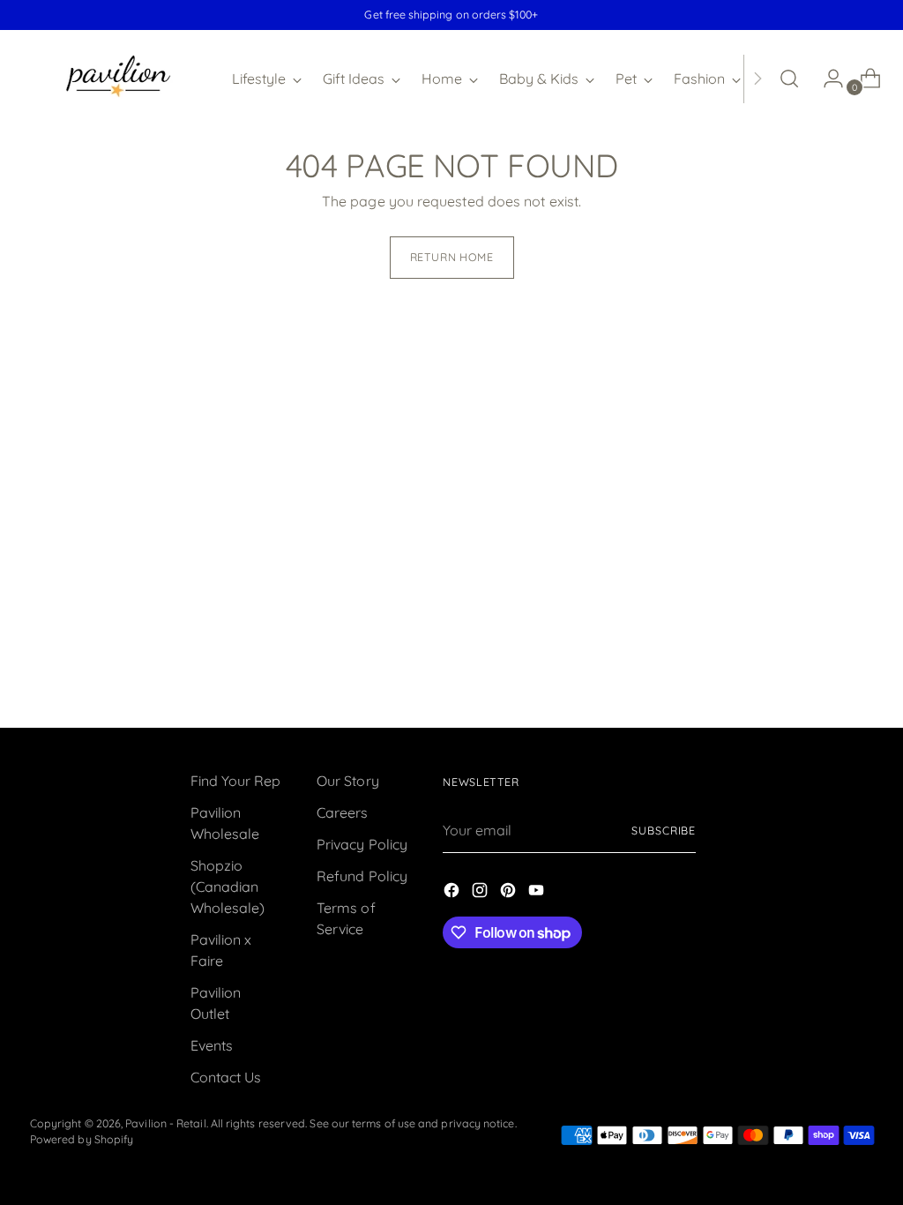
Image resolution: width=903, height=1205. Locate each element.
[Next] (757, 78)
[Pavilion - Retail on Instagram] (481, 892)
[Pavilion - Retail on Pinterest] (509, 892)
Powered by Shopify (81, 1139)
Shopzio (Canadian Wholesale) (227, 887)
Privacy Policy (362, 844)
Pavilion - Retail (165, 1123)
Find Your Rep (235, 781)
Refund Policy (362, 876)
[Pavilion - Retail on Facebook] (453, 892)
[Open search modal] (789, 78)
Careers (343, 812)
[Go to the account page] (826, 78)
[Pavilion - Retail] (118, 78)
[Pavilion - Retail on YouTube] (538, 892)
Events (211, 1045)
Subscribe (663, 830)
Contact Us (226, 1077)
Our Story (348, 781)
